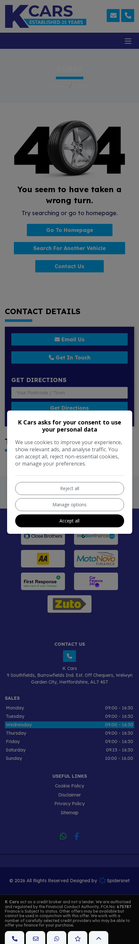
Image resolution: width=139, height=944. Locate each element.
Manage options (69, 504)
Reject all (69, 488)
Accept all (69, 521)
